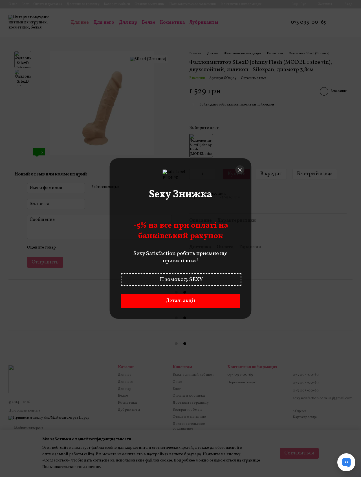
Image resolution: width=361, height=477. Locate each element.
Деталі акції (180, 300)
